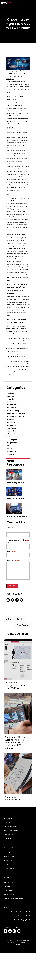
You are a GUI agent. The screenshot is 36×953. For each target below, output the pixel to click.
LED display (10, 79)
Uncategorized (11, 451)
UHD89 (9, 448)
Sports (8, 437)
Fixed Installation (12, 407)
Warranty (9, 942)
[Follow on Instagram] (14, 931)
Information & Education (15, 416)
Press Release (11, 428)
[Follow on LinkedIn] (10, 931)
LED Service (10, 422)
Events (8, 402)
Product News (11, 431)
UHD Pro (9, 445)
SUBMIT (12, 586)
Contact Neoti (10, 366)
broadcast (21, 254)
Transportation (11, 442)
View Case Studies (15, 498)
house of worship (18, 256)
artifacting (20, 137)
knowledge (10, 419)
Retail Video (10, 434)
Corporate (10, 399)
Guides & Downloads (16, 516)
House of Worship (12, 410)
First (8, 531)
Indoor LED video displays (15, 413)
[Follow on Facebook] (5, 931)
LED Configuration (15, 482)
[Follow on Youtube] (19, 931)
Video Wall (10, 454)
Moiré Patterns (16, 275)
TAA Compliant (11, 440)
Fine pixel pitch (11, 405)
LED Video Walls (12, 425)
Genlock (9, 246)
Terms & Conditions (18, 942)
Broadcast (10, 393)
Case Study (10, 396)
